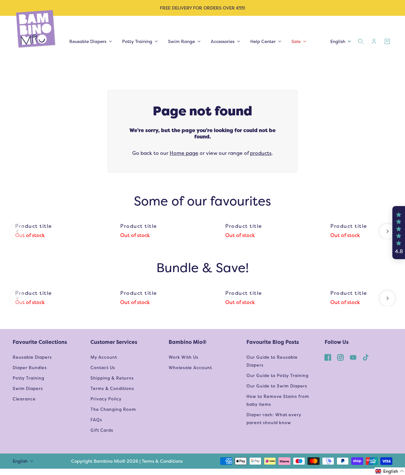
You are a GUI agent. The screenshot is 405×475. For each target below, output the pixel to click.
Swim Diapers (28, 388)
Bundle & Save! (202, 267)
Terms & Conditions (112, 388)
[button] (398, 232)
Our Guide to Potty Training (277, 375)
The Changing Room (113, 409)
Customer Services (113, 342)
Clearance (24, 399)
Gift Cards (101, 430)
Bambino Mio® (188, 342)
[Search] (360, 41)
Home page (184, 153)
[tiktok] (365, 357)
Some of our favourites (202, 200)
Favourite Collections (40, 342)
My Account (103, 357)
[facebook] (327, 357)
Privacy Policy (106, 399)
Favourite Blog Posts (272, 342)
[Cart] (387, 41)
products (260, 153)
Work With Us (183, 357)
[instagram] (340, 357)
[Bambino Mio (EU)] (36, 29)
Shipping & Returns (112, 378)
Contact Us (102, 367)
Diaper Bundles (30, 367)
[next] (387, 231)
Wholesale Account (190, 367)
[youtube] (353, 357)
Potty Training (28, 378)
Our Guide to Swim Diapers (276, 386)
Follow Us (337, 342)
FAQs (96, 420)
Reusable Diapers (32, 357)
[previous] (17, 231)
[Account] (374, 41)
